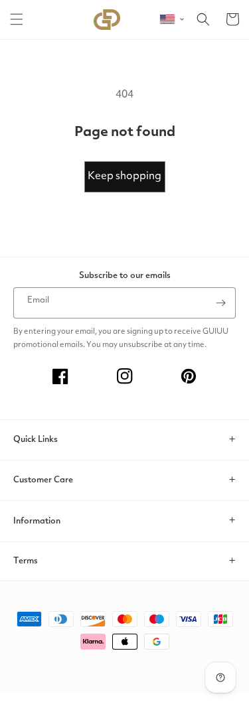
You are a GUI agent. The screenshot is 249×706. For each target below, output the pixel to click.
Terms (25, 561)
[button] (16, 19)
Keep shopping (124, 176)
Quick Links (35, 439)
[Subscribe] (220, 302)
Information (36, 521)
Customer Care (43, 480)
